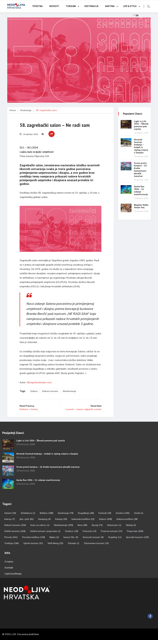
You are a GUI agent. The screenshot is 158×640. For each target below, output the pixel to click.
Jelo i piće (26, 519)
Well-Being (55, 543)
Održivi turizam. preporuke (45, 531)
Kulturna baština (126, 519)
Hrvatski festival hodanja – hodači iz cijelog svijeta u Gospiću (141, 146)
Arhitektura (28, 513)
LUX (14, 634)
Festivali (104, 513)
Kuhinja (61, 519)
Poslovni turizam (111, 531)
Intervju (9, 519)
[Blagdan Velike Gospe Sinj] (126, 208)
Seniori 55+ (70, 537)
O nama (9, 561)
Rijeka (54, 537)
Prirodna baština (33, 537)
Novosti (54, 6)
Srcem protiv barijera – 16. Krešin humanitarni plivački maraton (140, 169)
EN (137, 15)
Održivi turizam (14, 531)
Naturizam (114, 525)
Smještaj (114, 537)
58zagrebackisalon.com (39, 382)
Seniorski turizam (93, 537)
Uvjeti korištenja (13, 573)
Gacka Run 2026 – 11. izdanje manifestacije (141, 190)
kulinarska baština (83, 519)
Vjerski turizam (33, 543)
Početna (38, 6)
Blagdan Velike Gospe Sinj (141, 206)
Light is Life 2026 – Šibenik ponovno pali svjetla (141, 125)
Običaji (131, 525)
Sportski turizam (137, 537)
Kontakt (9, 567)
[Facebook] (150, 616)
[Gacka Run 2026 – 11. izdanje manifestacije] (126, 189)
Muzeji (97, 525)
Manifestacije (69, 391)
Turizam (71, 6)
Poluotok (89, 531)
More (82, 525)
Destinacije (91, 6)
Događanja (86, 513)
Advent (10, 513)
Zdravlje (73, 543)
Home (13, 110)
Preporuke (135, 531)
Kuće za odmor (40, 525)
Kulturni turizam (50, 391)
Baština (109, 6)
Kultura (34, 391)
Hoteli (138, 513)
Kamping (44, 519)
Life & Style (130, 6)
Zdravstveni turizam (96, 543)
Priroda (11, 537)
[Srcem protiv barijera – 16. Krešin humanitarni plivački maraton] (126, 166)
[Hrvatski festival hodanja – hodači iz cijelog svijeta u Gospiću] (126, 142)
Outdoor (71, 531)
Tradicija (11, 543)
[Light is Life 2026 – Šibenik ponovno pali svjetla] (126, 124)
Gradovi (122, 513)
